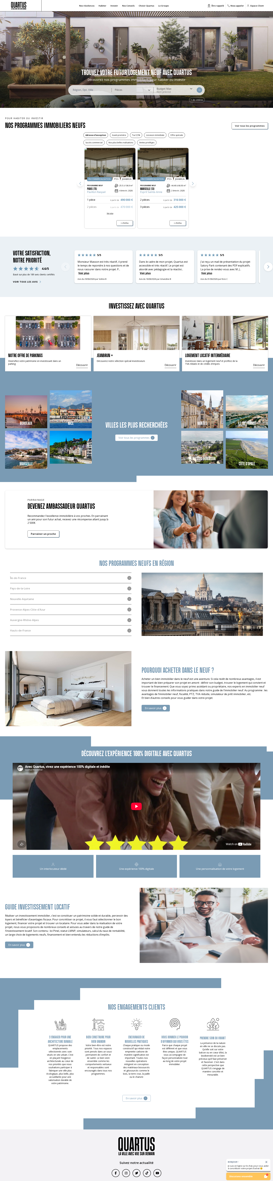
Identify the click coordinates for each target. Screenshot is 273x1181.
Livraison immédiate (155, 135)
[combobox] (133, 90)
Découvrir (82, 364)
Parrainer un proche (43, 533)
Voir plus (145, 265)
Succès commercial (94, 142)
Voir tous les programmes (250, 125)
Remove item (164, 92)
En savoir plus (153, 707)
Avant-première (119, 135)
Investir (114, 5)
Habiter (102, 5)
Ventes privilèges (146, 142)
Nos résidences (86, 5)
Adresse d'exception (95, 135)
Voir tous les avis (25, 281)
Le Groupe (163, 5)
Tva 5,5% (136, 135)
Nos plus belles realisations (121, 142)
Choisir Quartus (146, 5)
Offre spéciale (176, 135)
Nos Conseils (128, 5)
